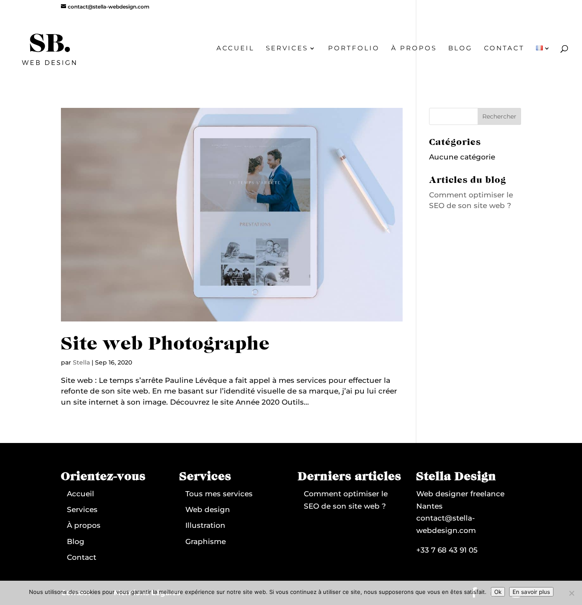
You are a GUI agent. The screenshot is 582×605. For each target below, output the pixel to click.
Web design (207, 509)
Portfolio (354, 48)
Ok (497, 591)
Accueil (235, 48)
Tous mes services (219, 493)
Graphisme (205, 541)
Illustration (205, 525)
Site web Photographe (165, 344)
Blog (460, 48)
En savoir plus (531, 591)
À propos (414, 48)
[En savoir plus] (571, 593)
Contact (504, 48)
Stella (81, 362)
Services (287, 48)
